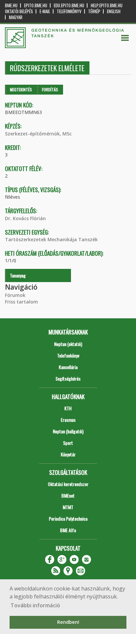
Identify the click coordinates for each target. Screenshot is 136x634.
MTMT (68, 507)
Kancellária (68, 366)
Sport (68, 442)
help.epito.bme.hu (106, 5)
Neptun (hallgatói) (68, 431)
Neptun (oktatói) (68, 343)
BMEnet (68, 495)
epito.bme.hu (35, 5)
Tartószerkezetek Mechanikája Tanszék (51, 239)
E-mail (45, 11)
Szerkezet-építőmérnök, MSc (38, 133)
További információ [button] (35, 605)
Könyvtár (68, 454)
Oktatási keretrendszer (68, 483)
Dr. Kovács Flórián (25, 218)
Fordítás (50, 89)
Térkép (94, 11)
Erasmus (68, 419)
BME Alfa (68, 530)
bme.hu (11, 5)
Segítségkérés (68, 378)
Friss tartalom (21, 302)
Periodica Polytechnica (68, 518)
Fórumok (15, 295)
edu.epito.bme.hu (69, 5)
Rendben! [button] (68, 622)
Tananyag (18, 275)
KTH (68, 408)
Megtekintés (21, 89)
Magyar (15, 17)
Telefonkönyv (69, 11)
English (113, 11)
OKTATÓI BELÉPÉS (19, 11)
